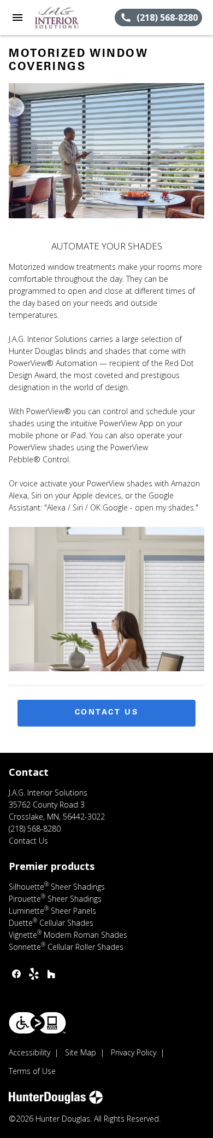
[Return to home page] (67, 17)
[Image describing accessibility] (37, 1023)
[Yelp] (34, 974)
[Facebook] (16, 974)
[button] (17, 17)
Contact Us (107, 713)
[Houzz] (51, 974)
